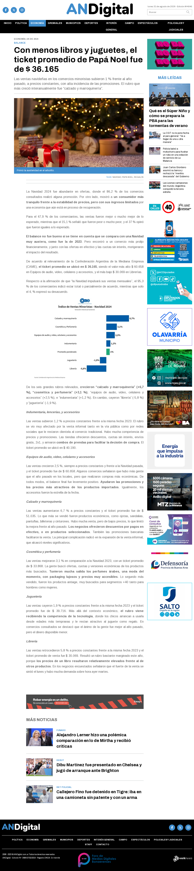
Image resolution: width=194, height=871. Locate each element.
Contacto (102, 844)
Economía (37, 23)
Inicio (7, 23)
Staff (88, 844)
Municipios (73, 23)
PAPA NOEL (127, 177)
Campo (129, 23)
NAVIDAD (117, 177)
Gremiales (55, 23)
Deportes (91, 23)
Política (21, 23)
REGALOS (139, 177)
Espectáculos (148, 23)
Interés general (111, 26)
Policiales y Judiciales (176, 26)
